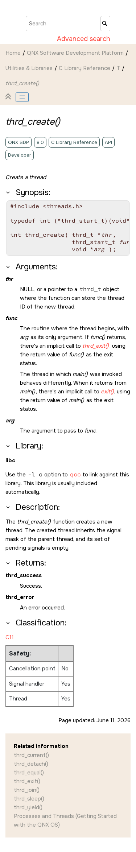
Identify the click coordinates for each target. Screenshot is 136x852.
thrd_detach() (31, 764)
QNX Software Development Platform (75, 53)
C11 (9, 637)
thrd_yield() (28, 807)
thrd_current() (31, 755)
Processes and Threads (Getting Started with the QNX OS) (65, 820)
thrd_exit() (27, 781)
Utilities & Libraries (29, 68)
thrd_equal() (29, 772)
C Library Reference (84, 68)
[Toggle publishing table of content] (22, 97)
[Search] (105, 23)
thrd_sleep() (29, 798)
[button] (8, 192)
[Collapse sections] (9, 97)
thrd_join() (27, 790)
